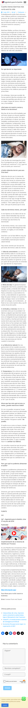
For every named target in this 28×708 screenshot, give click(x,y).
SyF (14, 12)
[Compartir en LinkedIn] (10, 633)
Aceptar (5, 705)
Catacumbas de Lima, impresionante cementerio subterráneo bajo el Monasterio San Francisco (14, 615)
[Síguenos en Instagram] (14, 633)
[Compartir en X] (6, 633)
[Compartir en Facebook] (2, 633)
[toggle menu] (24, 2)
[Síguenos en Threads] (22, 633)
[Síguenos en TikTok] (18, 633)
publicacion (21, 12)
